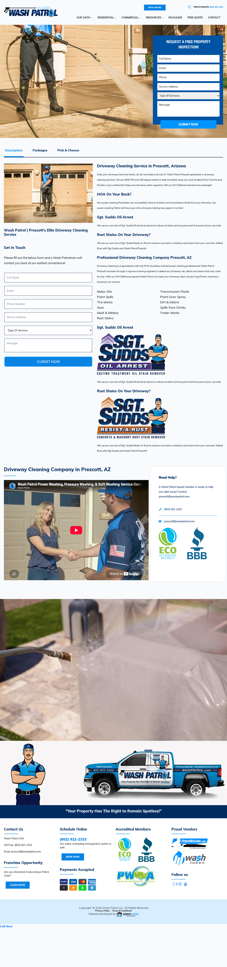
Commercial (130, 17)
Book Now (73, 856)
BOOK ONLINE (154, 7)
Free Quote (195, 17)
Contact (214, 17)
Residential (106, 17)
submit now (188, 124)
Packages (175, 17)
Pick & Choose (68, 150)
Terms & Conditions (122, 910)
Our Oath (83, 17)
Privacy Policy (102, 910)
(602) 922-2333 (216, 7)
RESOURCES (153, 17)
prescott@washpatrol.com (179, 521)
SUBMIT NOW (48, 361)
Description (14, 150)
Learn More (17, 885)
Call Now (6, 926)
